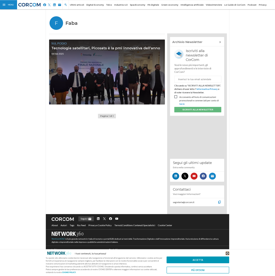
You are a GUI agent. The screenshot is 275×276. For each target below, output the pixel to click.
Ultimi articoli (77, 5)
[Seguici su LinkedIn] (175, 176)
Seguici (84, 218)
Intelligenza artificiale (192, 5)
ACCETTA (198, 260)
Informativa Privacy (207, 89)
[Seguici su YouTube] (194, 176)
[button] (8, 4)
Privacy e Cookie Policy (100, 225)
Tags (72, 225)
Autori (64, 225)
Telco (109, 5)
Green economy (169, 5)
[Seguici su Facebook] (203, 176)
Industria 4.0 (121, 5)
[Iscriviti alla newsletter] (212, 176)
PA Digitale (153, 5)
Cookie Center (165, 225)
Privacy (263, 5)
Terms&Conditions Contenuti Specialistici (134, 225)
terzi (181, 103)
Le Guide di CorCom (234, 5)
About (55, 225)
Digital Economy (95, 5)
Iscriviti (197, 109)
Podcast (252, 5)
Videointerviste (214, 5)
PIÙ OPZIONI (198, 270)
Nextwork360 (58, 239)
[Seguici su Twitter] (184, 176)
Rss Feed (81, 225)
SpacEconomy (137, 5)
